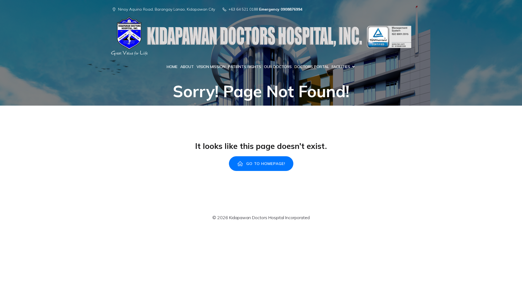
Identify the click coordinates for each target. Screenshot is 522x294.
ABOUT (187, 66)
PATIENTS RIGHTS (244, 66)
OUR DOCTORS (278, 66)
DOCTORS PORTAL (311, 66)
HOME (172, 66)
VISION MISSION (211, 66)
